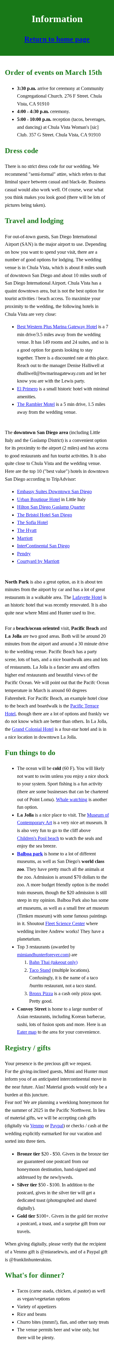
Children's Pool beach (38, 838)
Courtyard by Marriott (38, 561)
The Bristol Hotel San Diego (44, 514)
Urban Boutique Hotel (38, 499)
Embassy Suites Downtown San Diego (54, 491)
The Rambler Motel (36, 404)
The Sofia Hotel (32, 522)
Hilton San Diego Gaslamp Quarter (51, 507)
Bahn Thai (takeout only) (53, 962)
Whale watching (71, 799)
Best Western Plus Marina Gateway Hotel (57, 326)
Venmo (37, 1125)
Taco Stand (40, 970)
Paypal (56, 1125)
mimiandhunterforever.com (43, 954)
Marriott (25, 538)
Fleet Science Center (65, 923)
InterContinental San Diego (43, 545)
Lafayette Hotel (87, 597)
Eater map (26, 1032)
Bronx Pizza (41, 993)
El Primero (27, 388)
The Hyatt (26, 530)
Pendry (24, 553)
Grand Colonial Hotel (33, 729)
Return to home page (57, 39)
